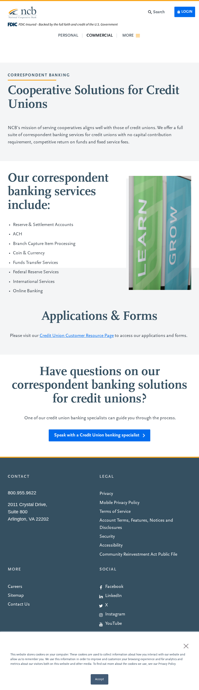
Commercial (100, 36)
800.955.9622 (22, 492)
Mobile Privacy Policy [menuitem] (119, 503)
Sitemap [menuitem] (16, 595)
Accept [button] (99, 679)
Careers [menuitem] (15, 587)
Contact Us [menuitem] (19, 604)
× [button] (186, 646)
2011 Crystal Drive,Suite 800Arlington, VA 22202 (28, 511)
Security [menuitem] (107, 536)
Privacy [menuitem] (106, 494)
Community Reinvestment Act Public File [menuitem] (138, 554)
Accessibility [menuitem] (111, 545)
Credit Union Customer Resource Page (77, 336)
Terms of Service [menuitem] (115, 511)
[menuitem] (145, 586)
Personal (68, 36)
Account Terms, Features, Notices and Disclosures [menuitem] (136, 524)
